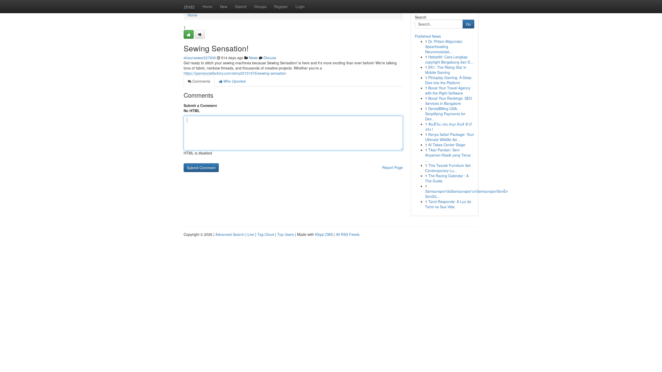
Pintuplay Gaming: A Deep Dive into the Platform (448, 80)
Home (207, 6)
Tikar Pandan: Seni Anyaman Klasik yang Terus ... (448, 155)
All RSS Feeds (347, 234)
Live (250, 234)
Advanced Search (229, 234)
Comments (200, 81)
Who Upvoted (234, 81)
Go (468, 24)
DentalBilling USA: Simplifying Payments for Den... (445, 113)
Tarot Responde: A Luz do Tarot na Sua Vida (448, 204)
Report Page (392, 167)
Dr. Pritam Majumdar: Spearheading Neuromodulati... (444, 46)
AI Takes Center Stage (446, 144)
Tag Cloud (265, 234)
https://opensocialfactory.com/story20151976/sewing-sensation (235, 73)
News (253, 57)
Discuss (270, 57)
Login (300, 6)
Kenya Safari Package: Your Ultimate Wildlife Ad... (449, 137)
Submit (240, 6)
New (223, 6)
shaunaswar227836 (200, 57)
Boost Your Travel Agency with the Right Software (447, 90)
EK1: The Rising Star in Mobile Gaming (445, 70)
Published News (428, 36)
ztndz (189, 6)
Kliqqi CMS (324, 234)
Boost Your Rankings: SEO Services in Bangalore (448, 101)
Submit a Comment (200, 105)
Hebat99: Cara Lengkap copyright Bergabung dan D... (449, 59)
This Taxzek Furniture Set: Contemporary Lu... (448, 168)
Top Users (285, 234)
